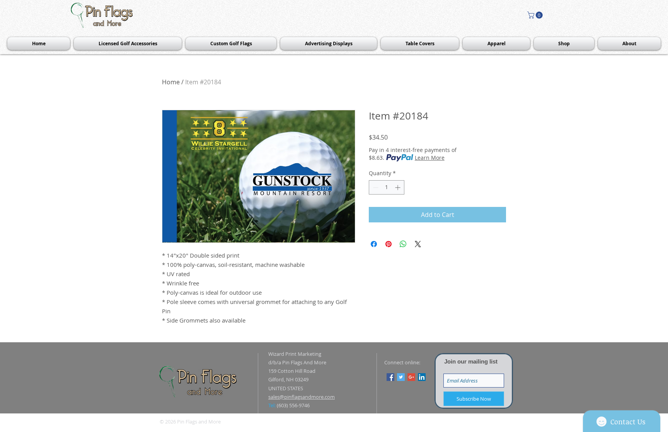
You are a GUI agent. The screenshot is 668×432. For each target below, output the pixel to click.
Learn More (430, 157)
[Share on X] (418, 244)
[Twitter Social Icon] (401, 377)
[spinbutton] (387, 187)
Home (171, 82)
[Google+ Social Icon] (411, 377)
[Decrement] (375, 187)
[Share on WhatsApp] (403, 244)
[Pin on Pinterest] (388, 244)
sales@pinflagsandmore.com (301, 396)
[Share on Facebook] (373, 244)
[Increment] (398, 187)
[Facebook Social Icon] (390, 377)
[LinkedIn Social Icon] (422, 377)
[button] (535, 15)
